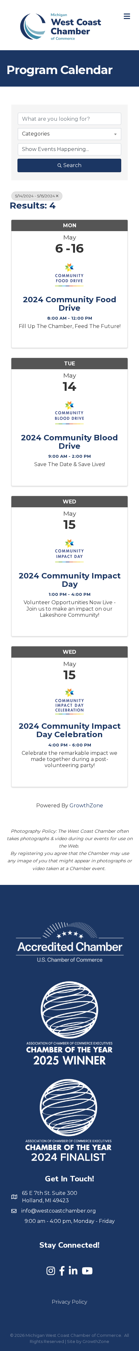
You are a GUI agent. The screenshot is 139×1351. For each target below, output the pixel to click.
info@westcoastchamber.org (58, 1211)
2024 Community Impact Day (70, 580)
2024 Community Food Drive (69, 304)
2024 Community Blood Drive (69, 442)
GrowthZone (86, 805)
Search (72, 165)
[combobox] (69, 134)
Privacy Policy (69, 1302)
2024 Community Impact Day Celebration (70, 730)
